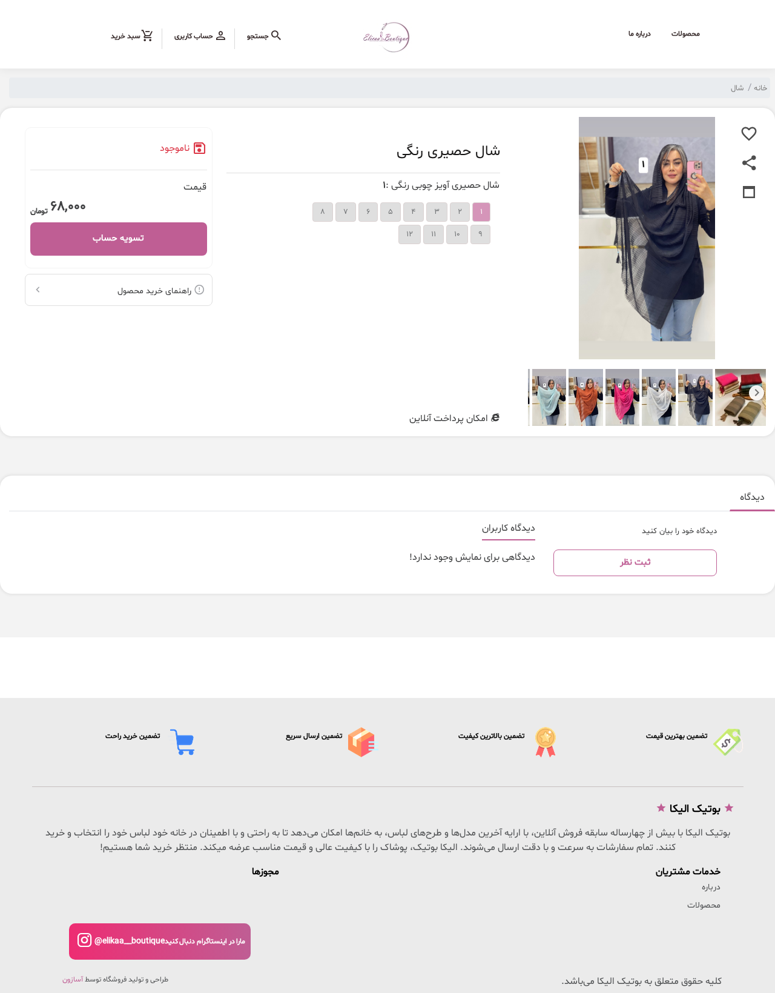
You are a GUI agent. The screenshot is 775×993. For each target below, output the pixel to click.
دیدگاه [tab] (752, 497)
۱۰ (457, 234)
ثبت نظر (635, 562)
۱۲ (409, 234)
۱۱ (433, 234)
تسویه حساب (118, 238)
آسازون (72, 980)
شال (737, 88)
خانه (760, 88)
